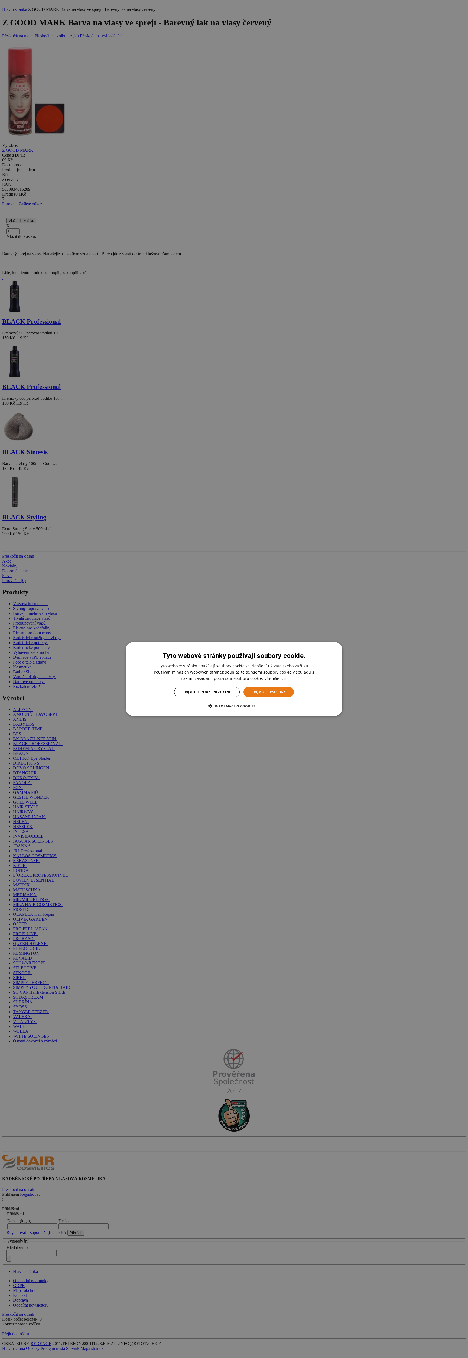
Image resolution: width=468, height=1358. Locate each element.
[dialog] (234, 679)
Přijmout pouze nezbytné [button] (207, 692)
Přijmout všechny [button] (269, 692)
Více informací (276, 678)
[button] (233, 706)
